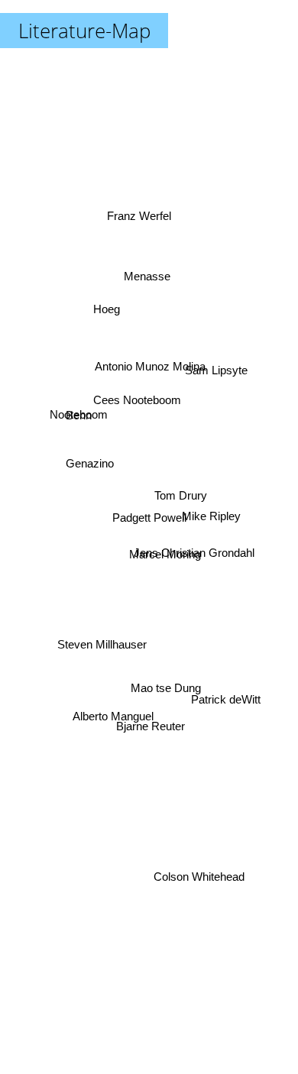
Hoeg (105, 310)
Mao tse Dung (163, 690)
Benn (77, 412)
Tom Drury (180, 497)
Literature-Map (84, 30)
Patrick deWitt (227, 704)
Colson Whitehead (199, 884)
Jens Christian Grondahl (194, 551)
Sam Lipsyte (217, 368)
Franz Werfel (141, 215)
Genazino (88, 464)
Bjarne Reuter (149, 723)
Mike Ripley (212, 518)
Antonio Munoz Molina (148, 363)
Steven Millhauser (102, 645)
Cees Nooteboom (138, 403)
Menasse (140, 267)
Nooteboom (79, 399)
